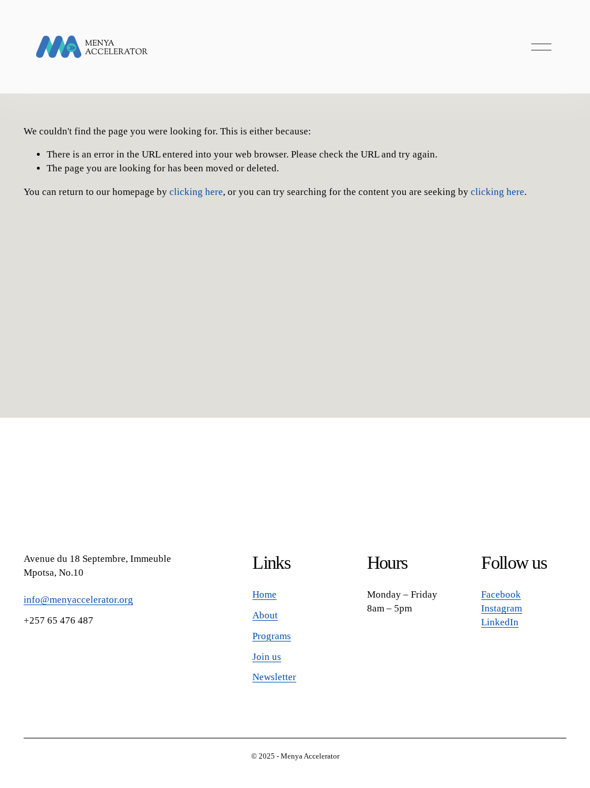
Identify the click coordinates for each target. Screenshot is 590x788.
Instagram (501, 608)
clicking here (196, 191)
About (265, 615)
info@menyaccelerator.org (78, 599)
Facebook (501, 594)
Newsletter (274, 676)
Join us (266, 656)
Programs (271, 636)
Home (264, 594)
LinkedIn (500, 622)
